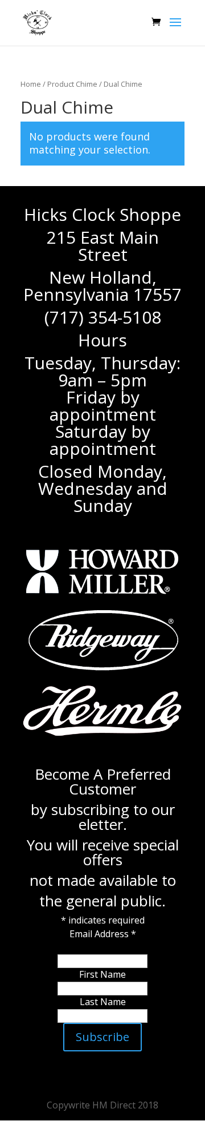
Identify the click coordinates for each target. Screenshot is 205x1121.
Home (30, 84)
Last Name (103, 1001)
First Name (102, 974)
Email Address (102, 934)
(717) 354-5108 (102, 317)
